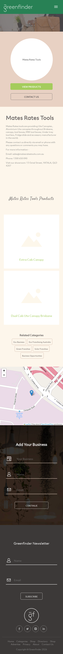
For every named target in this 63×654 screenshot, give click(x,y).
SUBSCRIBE (31, 596)
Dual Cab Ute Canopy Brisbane (31, 316)
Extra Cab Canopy (31, 260)
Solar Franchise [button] (41, 349)
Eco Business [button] (18, 342)
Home (11, 641)
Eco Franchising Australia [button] (40, 342)
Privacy (27, 644)
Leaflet (28, 424)
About (36, 644)
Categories (22, 641)
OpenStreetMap (47, 424)
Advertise (16, 644)
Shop (32, 641)
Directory (43, 641)
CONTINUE (31, 505)
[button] (31, 393)
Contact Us (47, 644)
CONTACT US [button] (31, 96)
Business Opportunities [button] (32, 355)
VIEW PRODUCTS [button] (31, 86)
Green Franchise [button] (23, 349)
